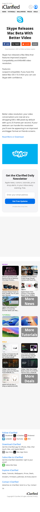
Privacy (35, 496)
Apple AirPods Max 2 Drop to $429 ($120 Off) (10, 385)
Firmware (12, 477)
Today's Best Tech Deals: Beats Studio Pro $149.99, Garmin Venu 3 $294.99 (29, 370)
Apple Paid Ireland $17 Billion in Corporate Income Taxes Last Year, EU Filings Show (10, 309)
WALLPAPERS (21, 12)
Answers (5, 477)
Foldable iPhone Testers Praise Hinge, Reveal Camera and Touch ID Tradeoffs (29, 279)
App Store (9, 452)
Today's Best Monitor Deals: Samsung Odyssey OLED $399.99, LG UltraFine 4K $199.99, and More (10, 372)
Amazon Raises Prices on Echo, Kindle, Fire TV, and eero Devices (10, 293)
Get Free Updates (20, 201)
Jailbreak (20, 477)
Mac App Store (22, 452)
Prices (26, 473)
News (4, 473)
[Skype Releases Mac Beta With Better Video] (20, 154)
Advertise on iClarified (10, 485)
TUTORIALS (11, 12)
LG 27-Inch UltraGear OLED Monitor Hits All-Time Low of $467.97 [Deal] (28, 356)
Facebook (9, 435)
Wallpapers (19, 473)
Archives (28, 477)
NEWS (4, 12)
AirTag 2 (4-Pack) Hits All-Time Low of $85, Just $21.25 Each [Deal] (10, 355)
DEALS (36, 12)
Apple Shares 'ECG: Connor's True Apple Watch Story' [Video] (28, 293)
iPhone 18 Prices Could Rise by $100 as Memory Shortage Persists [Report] (10, 279)
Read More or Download (13, 136)
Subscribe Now (11, 465)
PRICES (29, 12)
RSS (29, 439)
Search (34, 477)
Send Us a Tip (25, 485)
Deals (31, 473)
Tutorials (10, 473)
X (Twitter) (20, 435)
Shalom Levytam (30, 49)
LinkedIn (9, 439)
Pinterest (31, 435)
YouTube (20, 439)
